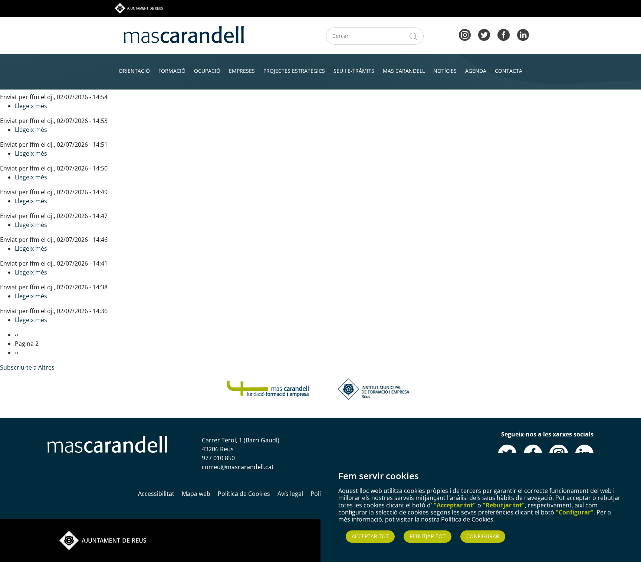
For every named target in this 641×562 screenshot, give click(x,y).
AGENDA (475, 70)
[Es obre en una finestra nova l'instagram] (465, 34)
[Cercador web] (413, 36)
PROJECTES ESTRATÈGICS (294, 70)
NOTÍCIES (445, 70)
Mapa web (196, 494)
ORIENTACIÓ (134, 70)
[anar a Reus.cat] (139, 8)
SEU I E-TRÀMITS (353, 70)
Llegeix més (31, 106)
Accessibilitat (156, 494)
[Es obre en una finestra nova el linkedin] (523, 34)
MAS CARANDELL (404, 70)
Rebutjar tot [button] (428, 536)
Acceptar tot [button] (370, 536)
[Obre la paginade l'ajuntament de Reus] (102, 540)
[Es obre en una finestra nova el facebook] (503, 34)
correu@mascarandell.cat (238, 467)
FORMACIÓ (171, 70)
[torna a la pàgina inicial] (184, 34)
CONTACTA (508, 70)
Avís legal (290, 494)
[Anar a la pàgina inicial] (107, 443)
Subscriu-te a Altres (27, 367)
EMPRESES (242, 70)
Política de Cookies (467, 519)
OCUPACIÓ (207, 70)
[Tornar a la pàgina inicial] (267, 388)
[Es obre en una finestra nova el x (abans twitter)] (484, 34)
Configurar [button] (482, 536)
